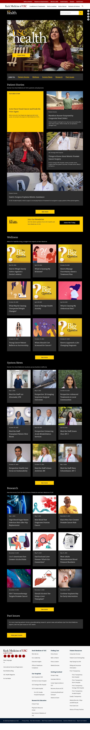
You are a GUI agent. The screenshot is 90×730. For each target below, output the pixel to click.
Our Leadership (36, 658)
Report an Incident (82, 720)
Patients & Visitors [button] (74, 6)
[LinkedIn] (16, 656)
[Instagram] (20, 656)
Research (59, 77)
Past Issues (70, 77)
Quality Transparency (75, 696)
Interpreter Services (75, 654)
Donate (72, 1)
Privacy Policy (25, 720)
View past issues (16, 635)
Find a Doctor (54, 654)
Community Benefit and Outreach (57, 693)
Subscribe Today (69, 223)
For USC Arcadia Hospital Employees (39, 693)
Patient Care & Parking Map (77, 658)
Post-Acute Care (74, 705)
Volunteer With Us (55, 679)
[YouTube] (12, 656)
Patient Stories (23, 77)
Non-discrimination (35, 720)
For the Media (7, 678)
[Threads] (23, 656)
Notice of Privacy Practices (77, 709)
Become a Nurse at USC (57, 688)
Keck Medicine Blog (8, 671)
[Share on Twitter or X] (88, 17)
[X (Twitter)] (8, 656)
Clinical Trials (35, 704)
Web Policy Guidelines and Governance (52, 720)
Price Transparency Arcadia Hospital (77, 692)
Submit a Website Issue (69, 720)
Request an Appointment (41, 1)
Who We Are (35, 654)
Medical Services (55, 665)
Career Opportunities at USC (57, 684)
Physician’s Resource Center (37, 709)
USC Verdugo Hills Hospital (39, 684)
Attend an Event (55, 697)
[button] (82, 5)
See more (45, 212)
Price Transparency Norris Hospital (77, 681)
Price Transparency (75, 671)
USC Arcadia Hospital (37, 688)
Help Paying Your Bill (75, 661)
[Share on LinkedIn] (88, 19)
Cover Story (21, 55)
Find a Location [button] (51, 6)
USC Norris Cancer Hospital (39, 681)
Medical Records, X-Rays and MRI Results (76, 701)
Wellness (35, 77)
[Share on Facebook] (88, 14)
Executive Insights (36, 661)
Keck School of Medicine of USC (39, 714)
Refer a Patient (28, 1)
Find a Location (55, 661)
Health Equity (64, 1)
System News (47, 77)
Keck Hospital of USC (37, 677)
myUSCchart (79, 1)
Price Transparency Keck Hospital (77, 676)
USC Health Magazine (9, 674)
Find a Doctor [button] (62, 6)
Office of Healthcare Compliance (37, 667)
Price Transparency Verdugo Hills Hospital (78, 687)
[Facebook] (5, 656)
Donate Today (54, 675)
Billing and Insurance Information (75, 667)
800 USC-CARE (54, 1)
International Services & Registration (13, 667)
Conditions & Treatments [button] (37, 6)
